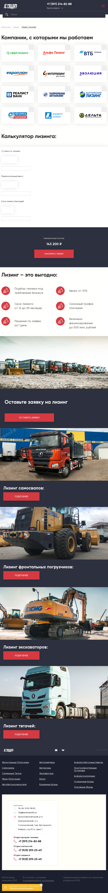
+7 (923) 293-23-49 (30, 850)
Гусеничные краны (84, 781)
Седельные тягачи (11, 773)
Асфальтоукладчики (84, 776)
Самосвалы (8, 768)
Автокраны (45, 768)
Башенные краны (48, 784)
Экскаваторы (46, 773)
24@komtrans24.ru (27, 812)
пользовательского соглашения (38, 880)
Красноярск (53, 8)
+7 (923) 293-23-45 (30, 859)
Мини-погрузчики (11, 779)
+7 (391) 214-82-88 (59, 4)
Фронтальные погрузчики (15, 762)
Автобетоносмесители (14, 784)
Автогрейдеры (47, 762)
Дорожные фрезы (83, 787)
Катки (42, 779)
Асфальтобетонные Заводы (88, 762)
